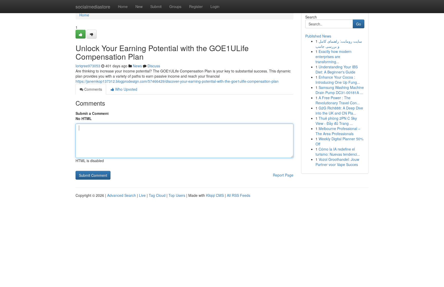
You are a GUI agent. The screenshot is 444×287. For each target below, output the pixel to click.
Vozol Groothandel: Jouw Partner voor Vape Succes (337, 162)
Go (358, 23)
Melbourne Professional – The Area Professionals (338, 131)
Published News (318, 36)
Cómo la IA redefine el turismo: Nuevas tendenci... (338, 151)
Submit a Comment (92, 113)
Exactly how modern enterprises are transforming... (333, 56)
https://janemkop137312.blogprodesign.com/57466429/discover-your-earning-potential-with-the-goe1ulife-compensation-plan (177, 81)
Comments (92, 89)
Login (214, 6)
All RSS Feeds (238, 195)
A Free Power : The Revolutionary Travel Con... (338, 100)
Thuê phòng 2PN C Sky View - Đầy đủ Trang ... (336, 121)
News (137, 65)
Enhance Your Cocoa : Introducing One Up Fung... (338, 80)
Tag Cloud (157, 195)
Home (123, 6)
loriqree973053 (88, 65)
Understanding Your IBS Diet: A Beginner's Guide (337, 69)
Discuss (153, 65)
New (139, 6)
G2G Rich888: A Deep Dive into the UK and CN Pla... (339, 110)
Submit (156, 6)
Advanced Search (121, 195)
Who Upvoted (125, 89)
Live (142, 195)
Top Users (177, 195)
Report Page (283, 175)
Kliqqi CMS (215, 195)
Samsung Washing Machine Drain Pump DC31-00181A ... (340, 90)
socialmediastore (93, 6)
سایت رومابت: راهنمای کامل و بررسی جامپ (339, 44)
